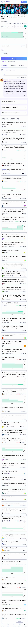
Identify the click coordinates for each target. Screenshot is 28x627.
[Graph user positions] (12, 26)
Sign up (24, 1)
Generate (23, 46)
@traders (6, 81)
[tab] (4, 65)
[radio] (16, 26)
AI (2, 50)
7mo (12, 80)
